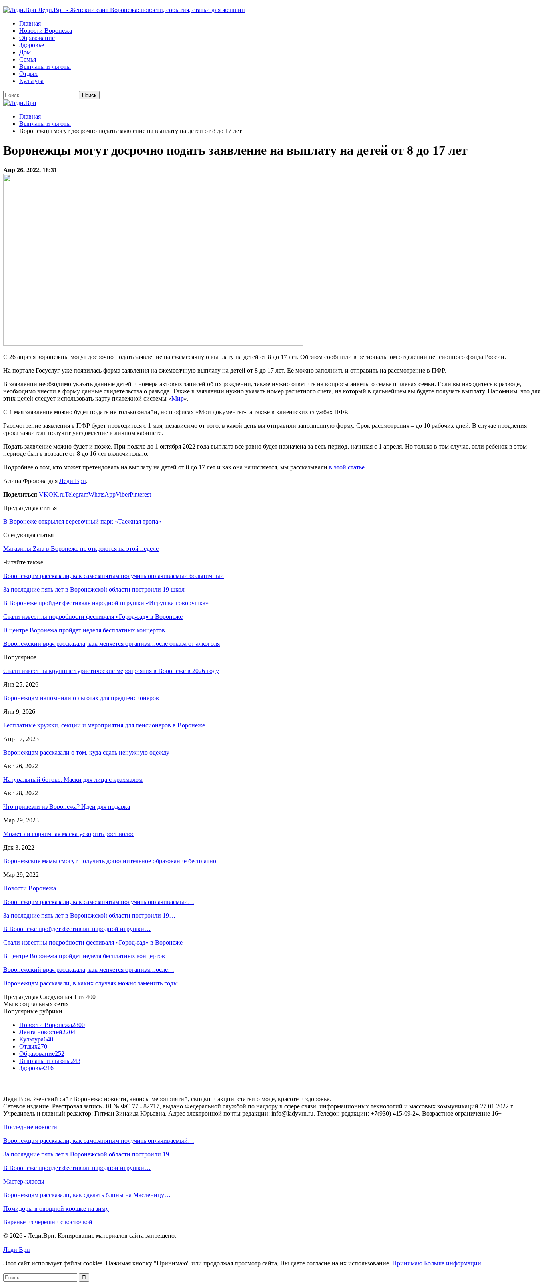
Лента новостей (47, 1032)
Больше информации (452, 1263)
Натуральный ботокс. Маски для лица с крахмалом (73, 779)
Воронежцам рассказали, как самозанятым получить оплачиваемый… (98, 901)
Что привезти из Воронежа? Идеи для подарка (66, 806)
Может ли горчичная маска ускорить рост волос (68, 833)
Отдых (28, 73)
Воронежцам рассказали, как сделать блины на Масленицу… (87, 1195)
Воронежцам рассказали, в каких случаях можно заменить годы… (93, 983)
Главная (30, 23)
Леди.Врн (72, 480)
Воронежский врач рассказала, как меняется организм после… (88, 969)
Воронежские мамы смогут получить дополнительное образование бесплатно (109, 861)
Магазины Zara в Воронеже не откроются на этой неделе (81, 548)
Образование (37, 37)
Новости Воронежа (45, 30)
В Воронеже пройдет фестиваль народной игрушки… (77, 929)
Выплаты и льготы (45, 66)
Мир (177, 398)
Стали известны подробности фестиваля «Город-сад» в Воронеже (93, 942)
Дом (25, 52)
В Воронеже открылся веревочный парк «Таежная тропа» (82, 521)
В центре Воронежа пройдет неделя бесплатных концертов (84, 956)
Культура (31, 80)
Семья (27, 59)
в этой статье (347, 467)
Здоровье (31, 45)
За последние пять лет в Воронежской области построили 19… (89, 915)
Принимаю (407, 1263)
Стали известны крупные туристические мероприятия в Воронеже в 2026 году (111, 670)
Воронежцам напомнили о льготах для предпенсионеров (81, 698)
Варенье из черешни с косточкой (47, 1222)
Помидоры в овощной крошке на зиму (56, 1208)
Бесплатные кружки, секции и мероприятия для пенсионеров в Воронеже (104, 725)
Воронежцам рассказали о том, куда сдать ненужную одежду (86, 752)
